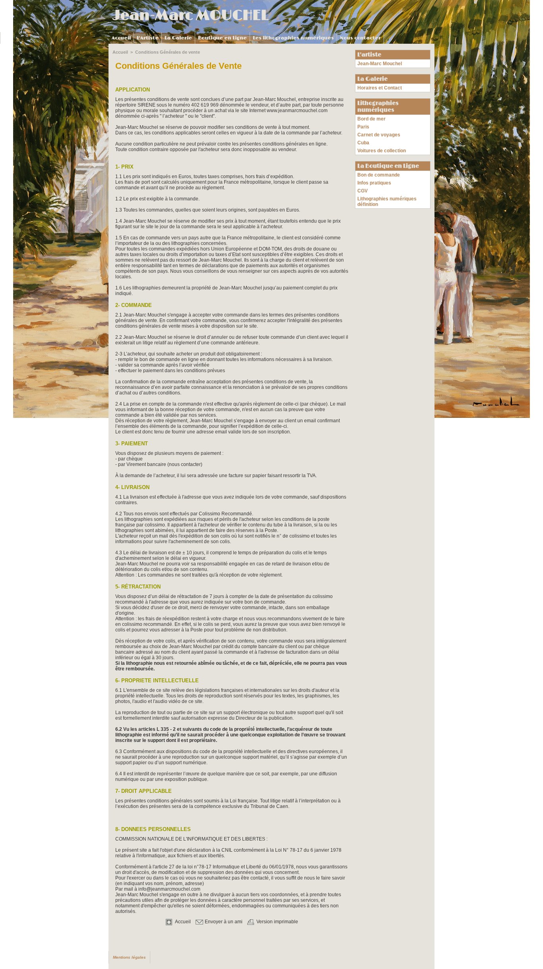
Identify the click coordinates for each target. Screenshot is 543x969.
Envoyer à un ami (223, 921)
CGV (362, 191)
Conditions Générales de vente (167, 52)
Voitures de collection (381, 150)
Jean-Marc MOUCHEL (190, 15)
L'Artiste (148, 38)
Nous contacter (360, 38)
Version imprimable (276, 921)
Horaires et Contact (379, 88)
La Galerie (178, 38)
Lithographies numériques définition (387, 201)
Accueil (121, 38)
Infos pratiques (374, 183)
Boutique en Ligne (222, 38)
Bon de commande (378, 175)
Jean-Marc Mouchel (379, 63)
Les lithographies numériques (293, 38)
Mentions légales (129, 957)
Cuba (363, 143)
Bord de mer (371, 119)
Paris (363, 127)
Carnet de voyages (378, 135)
